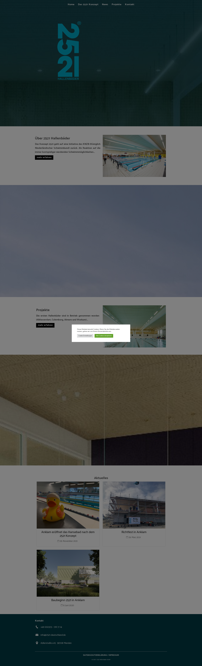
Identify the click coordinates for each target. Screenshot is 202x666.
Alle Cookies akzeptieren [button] (104, 336)
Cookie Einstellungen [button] (85, 336)
